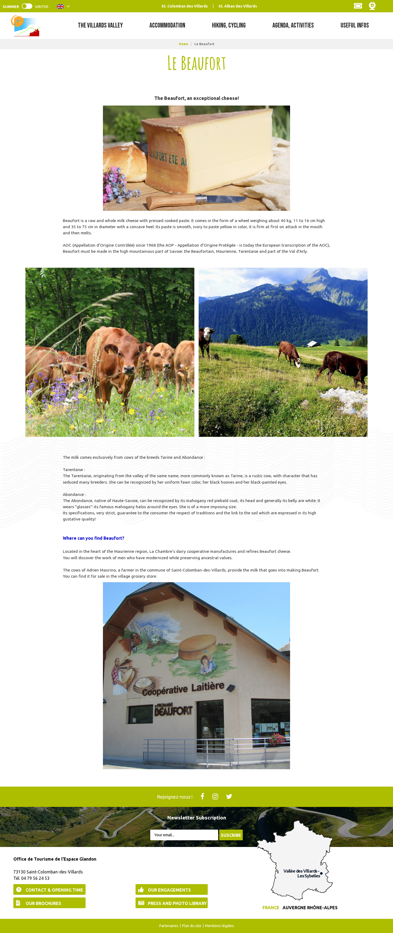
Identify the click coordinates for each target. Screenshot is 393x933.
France (271, 907)
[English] (63, 7)
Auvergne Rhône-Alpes (310, 907)
